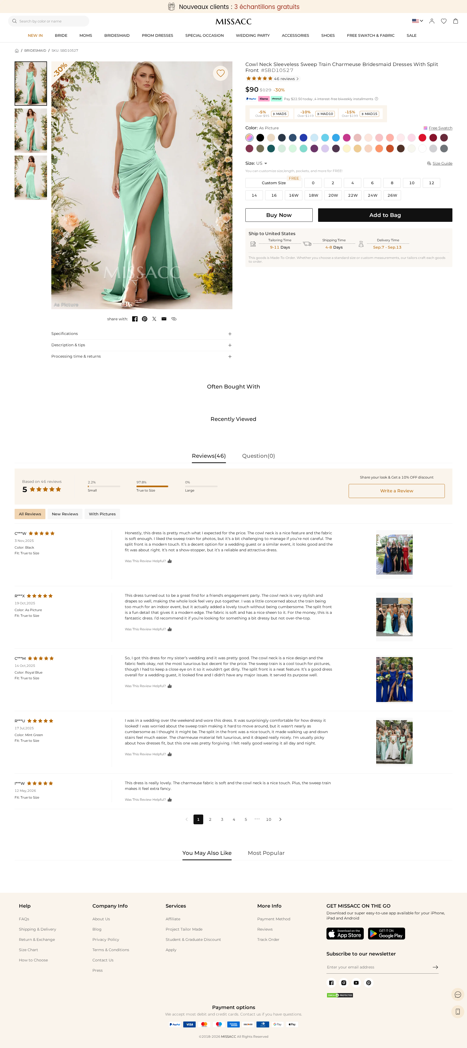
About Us (101, 919)
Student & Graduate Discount (193, 939)
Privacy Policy (105, 939)
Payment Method (273, 919)
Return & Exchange (37, 939)
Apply (171, 949)
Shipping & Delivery (37, 929)
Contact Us (103, 960)
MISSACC (228, 1036)
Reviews (265, 929)
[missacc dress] (233, 6)
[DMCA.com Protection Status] (339, 996)
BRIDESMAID (35, 50)
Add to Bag (385, 215)
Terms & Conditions (110, 949)
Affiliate (173, 919)
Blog (97, 929)
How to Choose (33, 960)
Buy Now (279, 215)
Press (97, 970)
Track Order (268, 939)
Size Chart (28, 949)
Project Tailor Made (184, 929)
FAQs (24, 919)
